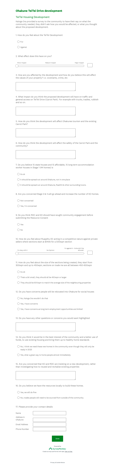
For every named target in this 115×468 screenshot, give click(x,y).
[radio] (17, 41)
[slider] (16, 65)
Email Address (22, 424)
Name (18, 413)
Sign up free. (68, 451)
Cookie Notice (60, 462)
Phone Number (22, 429)
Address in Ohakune (20, 418)
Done (57, 439)
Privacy (52, 462)
